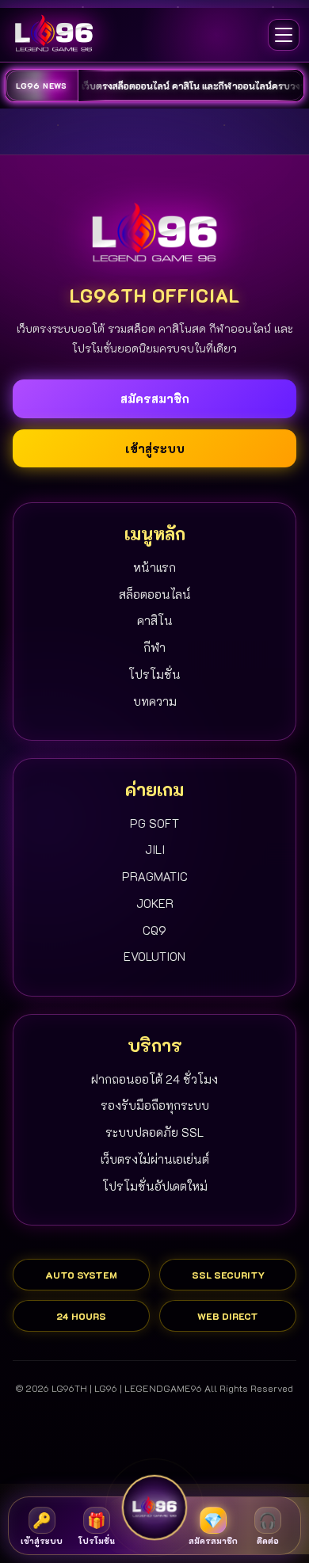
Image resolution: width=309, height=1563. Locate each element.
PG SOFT (154, 823)
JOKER (155, 903)
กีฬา (154, 647)
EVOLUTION (154, 956)
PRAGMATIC (155, 876)
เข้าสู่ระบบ (155, 448)
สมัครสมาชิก (154, 398)
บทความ (155, 701)
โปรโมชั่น (154, 674)
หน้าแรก (154, 567)
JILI (155, 849)
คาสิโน (155, 620)
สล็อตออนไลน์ (155, 594)
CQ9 (154, 930)
